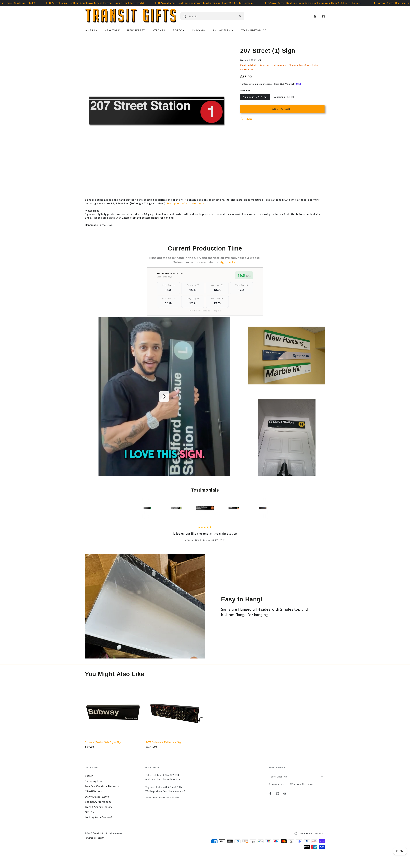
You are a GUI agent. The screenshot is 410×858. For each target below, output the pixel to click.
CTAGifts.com (93, 791)
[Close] (240, 16)
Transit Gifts (99, 833)
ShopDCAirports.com (98, 801)
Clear (234, 16)
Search (89, 775)
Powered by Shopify (94, 838)
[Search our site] (184, 16)
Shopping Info (93, 780)
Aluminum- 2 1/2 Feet (255, 98)
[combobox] (209, 16)
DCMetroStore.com (97, 796)
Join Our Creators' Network (102, 786)
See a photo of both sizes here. (186, 203)
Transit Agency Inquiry (98, 806)
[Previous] (126, 508)
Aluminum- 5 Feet (284, 98)
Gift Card (90, 812)
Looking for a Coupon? (98, 817)
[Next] (284, 508)
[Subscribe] (323, 776)
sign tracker (228, 262)
